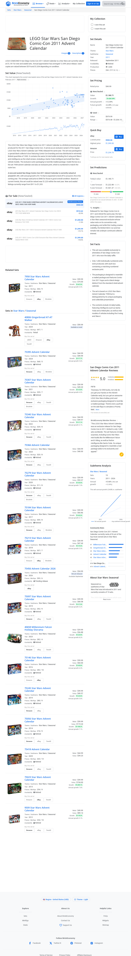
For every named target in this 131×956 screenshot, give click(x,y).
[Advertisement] (53, 22)
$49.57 (80, 693)
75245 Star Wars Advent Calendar (38, 689)
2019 (31, 698)
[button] (28, 80)
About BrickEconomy (65, 916)
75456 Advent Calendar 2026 (40, 568)
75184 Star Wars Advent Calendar (38, 509)
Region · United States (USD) (57, 899)
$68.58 (80, 602)
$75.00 (80, 282)
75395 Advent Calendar (37, 351)
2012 (31, 817)
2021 (31, 389)
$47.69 (80, 543)
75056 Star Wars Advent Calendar (38, 720)
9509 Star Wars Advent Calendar (37, 809)
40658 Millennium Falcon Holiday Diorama (38, 628)
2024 (31, 359)
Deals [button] (52, 3)
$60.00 (80, 663)
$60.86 (80, 513)
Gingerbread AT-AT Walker (103, 548)
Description (76, 53)
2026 (31, 575)
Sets (9, 10)
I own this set (67, 296)
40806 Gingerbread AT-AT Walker (38, 319)
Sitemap (105, 925)
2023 (31, 452)
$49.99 (80, 356)
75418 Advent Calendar (37, 749)
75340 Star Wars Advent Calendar (38, 416)
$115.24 (79, 724)
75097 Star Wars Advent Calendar (38, 598)
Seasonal (27, 10)
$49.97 (80, 420)
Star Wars (17, 10)
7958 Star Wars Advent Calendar (37, 278)
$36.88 (80, 632)
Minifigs (25, 920)
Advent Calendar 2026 (102, 566)
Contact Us (65, 920)
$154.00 (79, 782)
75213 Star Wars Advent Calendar (38, 539)
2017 (31, 517)
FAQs (105, 916)
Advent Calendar (99, 554)
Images (64, 53)
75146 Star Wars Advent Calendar (38, 659)
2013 (31, 787)
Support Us (67, 925)
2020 (31, 482)
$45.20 (80, 387)
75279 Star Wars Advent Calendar (38, 474)
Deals (25, 925)
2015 (31, 606)
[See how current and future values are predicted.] (123, 120)
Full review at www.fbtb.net (100, 413)
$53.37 (80, 480)
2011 (31, 286)
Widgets (105, 920)
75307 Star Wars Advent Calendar (38, 381)
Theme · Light (82, 899)
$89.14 (80, 813)
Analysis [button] (65, 3)
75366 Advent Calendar (37, 445)
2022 (31, 424)
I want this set (67, 300)
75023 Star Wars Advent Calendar (38, 778)
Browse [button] (39, 3)
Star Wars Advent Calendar (104, 551)
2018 (31, 548)
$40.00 (80, 451)
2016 (31, 667)
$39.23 (80, 756)
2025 (31, 327)
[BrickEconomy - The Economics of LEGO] (17, 4)
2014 (31, 728)
